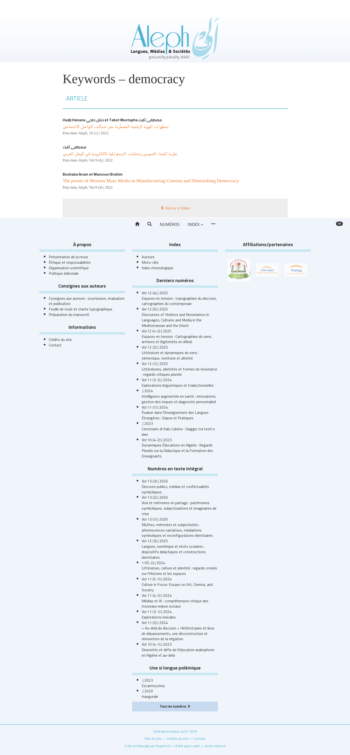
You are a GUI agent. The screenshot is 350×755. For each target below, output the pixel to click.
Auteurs (148, 256)
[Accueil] (137, 224)
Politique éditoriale (64, 273)
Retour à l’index (177, 208)
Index (194, 224)
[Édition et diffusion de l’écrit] (267, 269)
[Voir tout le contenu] (213, 224)
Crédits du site (60, 339)
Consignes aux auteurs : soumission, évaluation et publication (87, 301)
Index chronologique (157, 267)
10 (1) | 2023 (98, 133)
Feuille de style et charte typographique (80, 309)
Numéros (170, 224)
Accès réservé (215, 746)
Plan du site (153, 738)
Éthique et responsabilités (70, 262)
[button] (149, 224)
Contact (55, 345)
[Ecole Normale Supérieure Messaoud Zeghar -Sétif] (238, 269)
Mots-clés (150, 262)
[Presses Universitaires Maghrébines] (296, 269)
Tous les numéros (173, 706)
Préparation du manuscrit (69, 314)
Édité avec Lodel (187, 746)
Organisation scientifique (69, 267)
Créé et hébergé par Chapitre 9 (147, 746)
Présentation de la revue (68, 256)
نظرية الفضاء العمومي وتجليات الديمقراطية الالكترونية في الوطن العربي (120, 153)
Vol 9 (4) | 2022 (101, 160)
